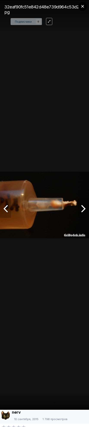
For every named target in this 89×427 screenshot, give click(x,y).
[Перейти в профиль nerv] (5, 415)
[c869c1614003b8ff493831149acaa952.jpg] (83, 208)
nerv (16, 412)
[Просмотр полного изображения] (49, 21)
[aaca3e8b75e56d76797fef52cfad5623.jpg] (5, 208)
